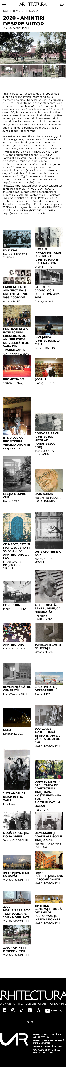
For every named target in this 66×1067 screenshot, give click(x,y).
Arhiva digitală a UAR (47, 1046)
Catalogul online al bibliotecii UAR (46, 1051)
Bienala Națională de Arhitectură (47, 1036)
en (33, 1021)
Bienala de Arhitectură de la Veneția (48, 1042)
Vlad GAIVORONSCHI (16, 28)
